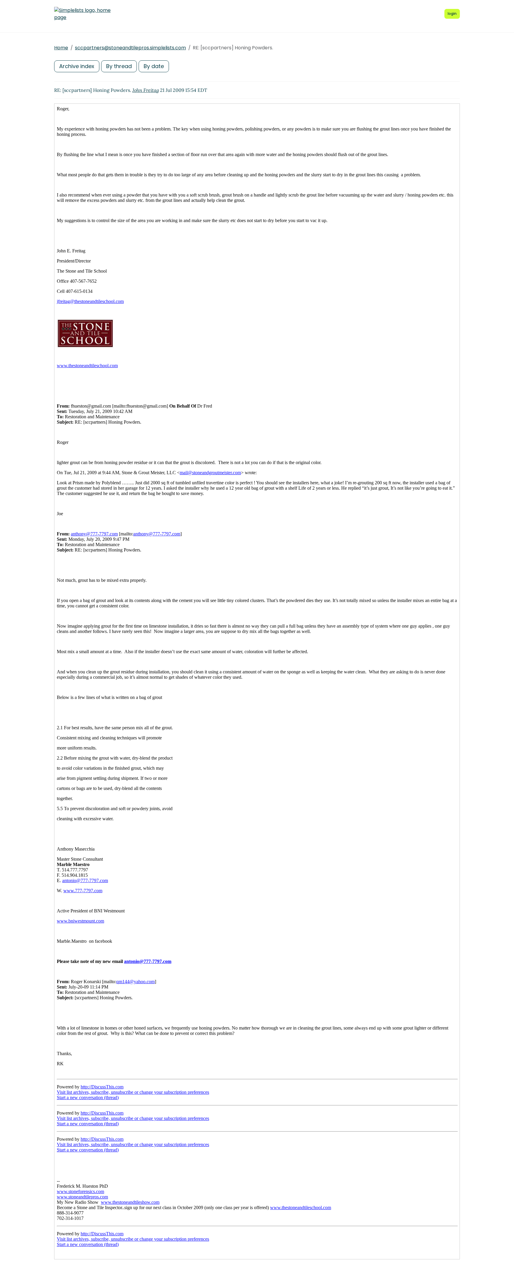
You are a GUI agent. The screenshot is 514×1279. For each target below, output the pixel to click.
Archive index (76, 66)
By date (154, 66)
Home (61, 47)
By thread (119, 66)
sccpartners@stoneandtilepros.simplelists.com (130, 47)
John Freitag (145, 90)
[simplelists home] (82, 14)
